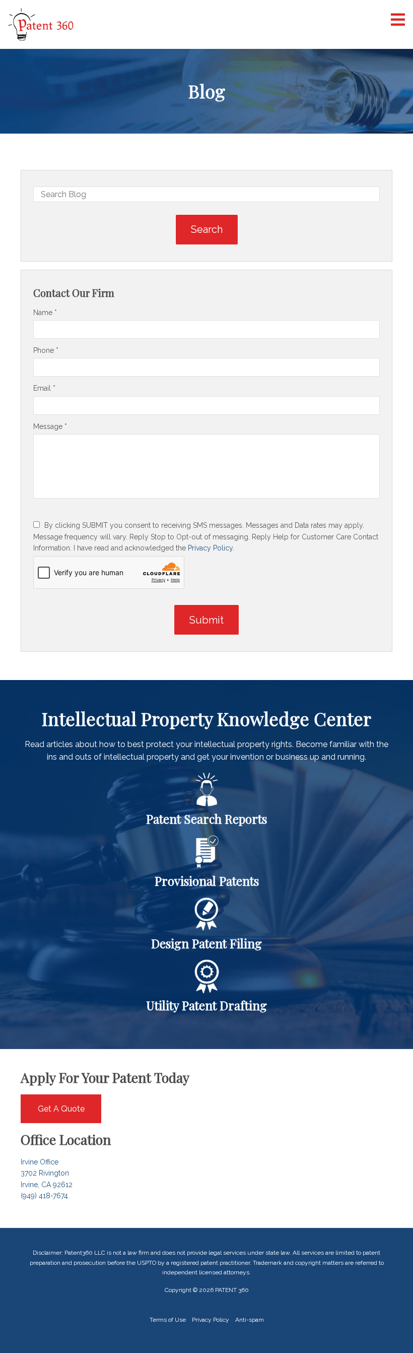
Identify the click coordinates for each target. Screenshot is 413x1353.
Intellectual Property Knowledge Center (206, 718)
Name (45, 313)
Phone (45, 350)
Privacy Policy (210, 548)
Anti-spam (249, 1319)
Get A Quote (61, 1109)
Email (44, 388)
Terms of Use (168, 1319)
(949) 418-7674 (44, 1196)
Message (50, 426)
